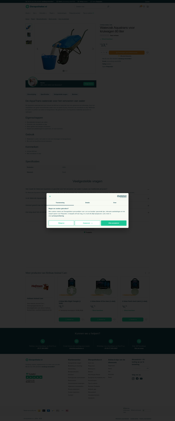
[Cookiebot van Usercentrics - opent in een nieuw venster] (119, 196)
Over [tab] (114, 202)
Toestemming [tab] (60, 202)
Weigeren (61, 223)
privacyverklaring (58, 216)
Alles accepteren (113, 223)
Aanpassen (86, 223)
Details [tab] (87, 202)
